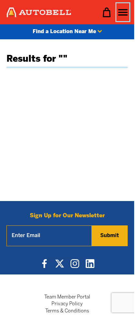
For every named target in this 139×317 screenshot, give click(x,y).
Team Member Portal (67, 297)
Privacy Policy (67, 304)
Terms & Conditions (67, 311)
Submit (109, 235)
